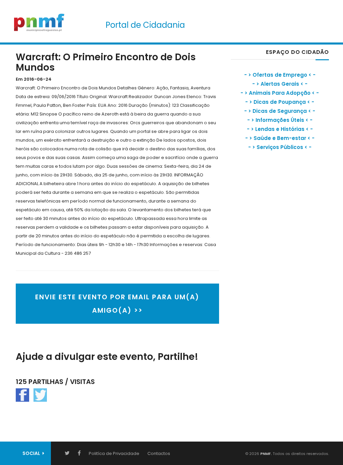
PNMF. (265, 453)
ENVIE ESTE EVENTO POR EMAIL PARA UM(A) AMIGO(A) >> (117, 303)
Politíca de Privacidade (114, 453)
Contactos (158, 453)
